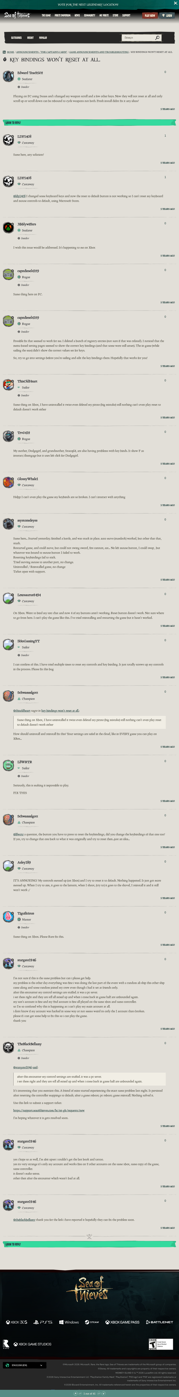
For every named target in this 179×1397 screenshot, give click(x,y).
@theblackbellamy (24, 1220)
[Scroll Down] (99, 1393)
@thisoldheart (21, 711)
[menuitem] (46, 15)
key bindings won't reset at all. (60, 711)
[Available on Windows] (69, 1322)
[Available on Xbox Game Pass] (122, 1322)
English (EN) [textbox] (19, 1365)
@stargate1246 (22, 1067)
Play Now (150, 15)
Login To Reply (13, 123)
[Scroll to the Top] (75, 1393)
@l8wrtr (18, 834)
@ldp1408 (19, 196)
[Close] (176, 3)
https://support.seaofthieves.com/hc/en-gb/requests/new (49, 1110)
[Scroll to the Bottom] (103, 1393)
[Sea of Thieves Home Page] (17, 15)
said (35, 1067)
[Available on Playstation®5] (43, 1322)
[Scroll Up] (80, 1393)
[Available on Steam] (92, 1322)
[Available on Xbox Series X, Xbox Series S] (16, 1322)
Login (169, 15)
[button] (24, 1365)
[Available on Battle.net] (159, 1322)
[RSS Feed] (5, 52)
